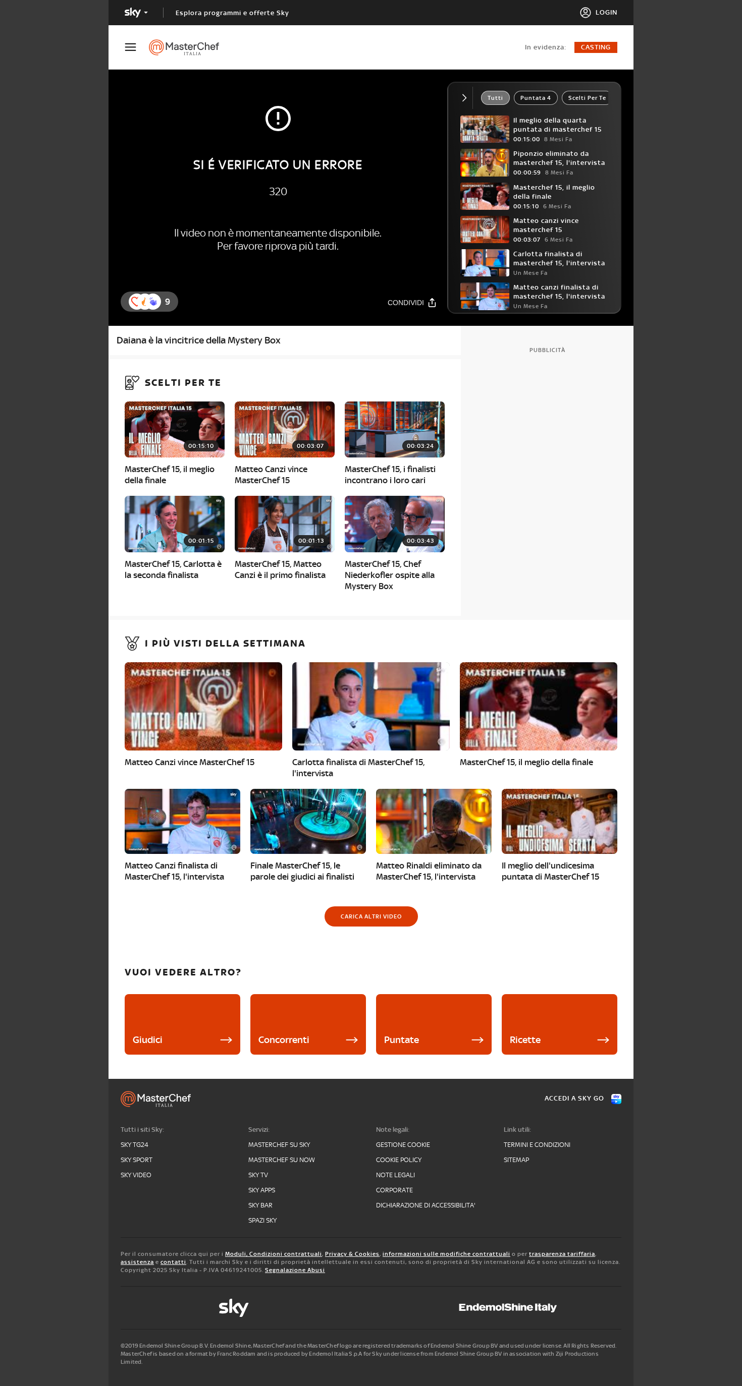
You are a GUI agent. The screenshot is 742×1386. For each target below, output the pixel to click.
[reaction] (153, 302)
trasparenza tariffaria (562, 1253)
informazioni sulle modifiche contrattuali (446, 1253)
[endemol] (508, 1307)
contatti (173, 1261)
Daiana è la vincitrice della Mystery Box (199, 340)
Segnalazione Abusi (295, 1270)
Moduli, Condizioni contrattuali (273, 1253)
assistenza (137, 1261)
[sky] (234, 1308)
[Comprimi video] (466, 98)
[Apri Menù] (137, 47)
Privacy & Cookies (352, 1253)
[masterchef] (189, 47)
